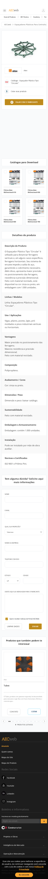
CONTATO (14, 711)
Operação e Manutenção (14, 854)
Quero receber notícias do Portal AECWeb (24, 619)
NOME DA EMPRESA (11, 543)
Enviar (35, 626)
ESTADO (7, 575)
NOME (7, 494)
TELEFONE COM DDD (12, 559)
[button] (4, 721)
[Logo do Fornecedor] (13, 70)
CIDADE (25, 575)
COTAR (34, 711)
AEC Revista (24, 17)
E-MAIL (7, 510)
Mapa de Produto (9, 763)
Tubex (6, 685)
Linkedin (10, 793)
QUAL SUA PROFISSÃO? (12, 527)
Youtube (10, 786)
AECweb (7, 24)
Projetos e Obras (10, 836)
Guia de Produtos (10, 17)
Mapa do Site (7, 757)
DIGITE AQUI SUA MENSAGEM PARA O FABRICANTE (22, 592)
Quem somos (7, 751)
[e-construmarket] (12, 827)
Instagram (11, 801)
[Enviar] (44, 821)
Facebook (11, 778)
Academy (36, 17)
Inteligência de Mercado (13, 845)
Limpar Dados (13, 626)
